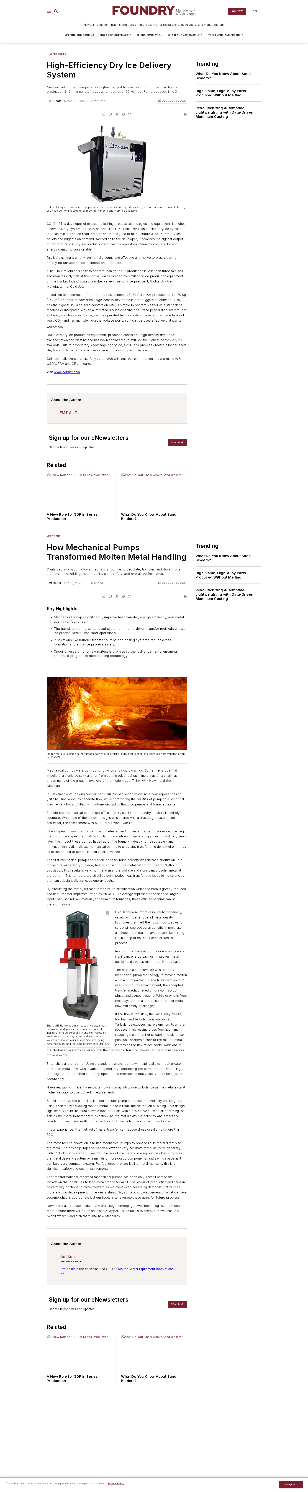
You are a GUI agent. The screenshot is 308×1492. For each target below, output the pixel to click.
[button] (49, 11)
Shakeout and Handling (185, 35)
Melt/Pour (53, 536)
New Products (56, 54)
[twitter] (117, 114)
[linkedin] (110, 114)
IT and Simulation (149, 35)
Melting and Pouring (79, 35)
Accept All (290, 1484)
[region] (154, 1484)
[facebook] (104, 114)
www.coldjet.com (67, 372)
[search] (56, 11)
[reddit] (123, 114)
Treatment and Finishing (225, 35)
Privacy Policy (116, 1483)
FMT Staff (54, 101)
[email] (129, 114)
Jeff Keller (54, 583)
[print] (185, 114)
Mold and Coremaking (115, 35)
